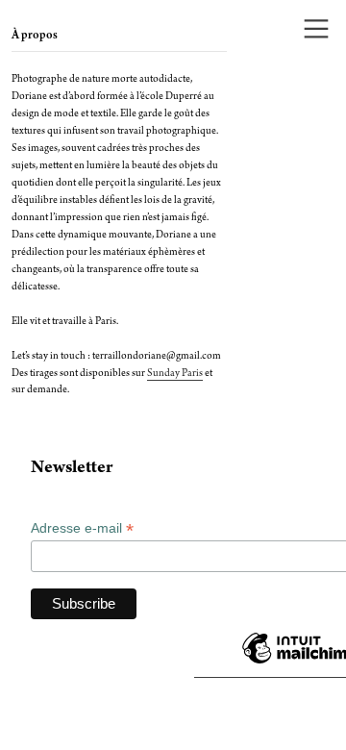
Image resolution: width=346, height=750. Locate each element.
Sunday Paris (175, 374)
